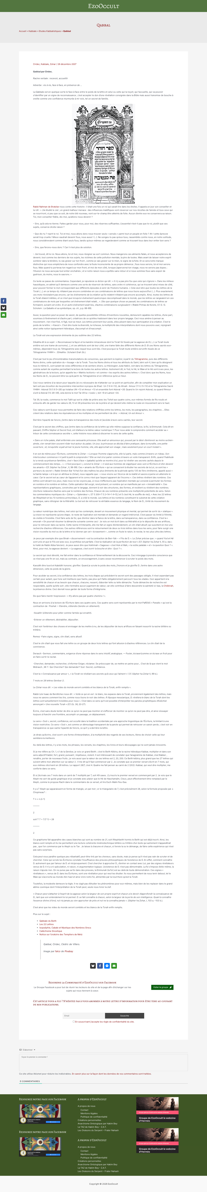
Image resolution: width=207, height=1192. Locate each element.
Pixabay (69, 951)
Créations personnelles (89, 1120)
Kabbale (33, 31)
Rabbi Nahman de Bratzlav (46, 206)
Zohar (53, 64)
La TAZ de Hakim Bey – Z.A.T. (92, 1127)
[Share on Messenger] (107, 966)
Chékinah (168, 585)
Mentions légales (89, 1113)
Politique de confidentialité (94, 1116)
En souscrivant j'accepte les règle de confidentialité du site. (104, 1021)
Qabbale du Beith (47, 921)
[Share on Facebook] (100, 966)
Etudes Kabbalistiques (50, 31)
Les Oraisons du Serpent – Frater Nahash (98, 1130)
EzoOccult (103, 6)
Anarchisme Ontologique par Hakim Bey (97, 1123)
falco (57, 951)
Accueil (22, 31)
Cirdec (36, 64)
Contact (84, 1110)
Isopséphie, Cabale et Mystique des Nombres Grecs (65, 927)
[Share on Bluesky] (93, 966)
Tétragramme (141, 359)
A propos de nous (86, 1106)
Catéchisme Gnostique (50, 931)
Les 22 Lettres (46, 924)
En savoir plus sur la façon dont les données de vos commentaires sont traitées (111, 1073)
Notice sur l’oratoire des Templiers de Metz (60, 934)
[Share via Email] (114, 966)
